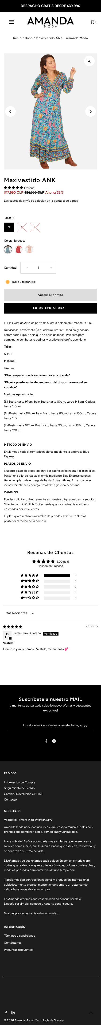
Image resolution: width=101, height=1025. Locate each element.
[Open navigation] (12, 22)
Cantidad (10, 267)
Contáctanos (12, 942)
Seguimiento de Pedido (19, 788)
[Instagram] (54, 741)
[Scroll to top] (91, 1012)
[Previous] (10, 111)
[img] (12, 627)
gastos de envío (19, 200)
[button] (14, 188)
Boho (29, 38)
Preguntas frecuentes (18, 949)
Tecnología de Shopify (49, 1020)
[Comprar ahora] (50, 308)
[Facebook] (46, 741)
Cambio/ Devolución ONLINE (23, 794)
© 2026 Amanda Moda (18, 1020)
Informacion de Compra (19, 782)
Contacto (10, 799)
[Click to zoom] (89, 61)
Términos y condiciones (19, 935)
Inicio (17, 38)
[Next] (90, 111)
